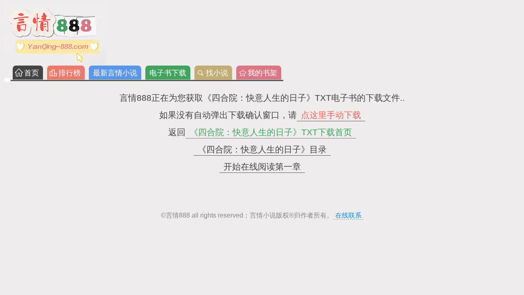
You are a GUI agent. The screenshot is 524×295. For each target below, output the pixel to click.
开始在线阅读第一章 (262, 166)
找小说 (217, 73)
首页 (31, 73)
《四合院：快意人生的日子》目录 (262, 149)
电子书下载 (167, 73)
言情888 (178, 215)
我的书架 (262, 73)
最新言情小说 (115, 73)
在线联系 (348, 215)
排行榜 (70, 73)
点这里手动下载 (331, 115)
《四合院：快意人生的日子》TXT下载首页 (271, 132)
